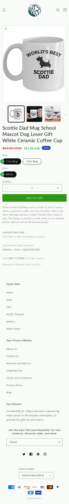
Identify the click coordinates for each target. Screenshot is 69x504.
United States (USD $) (33, 475)
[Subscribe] (58, 442)
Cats (8, 306)
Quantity (6, 181)
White (9, 174)
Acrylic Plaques (15, 314)
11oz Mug (12, 161)
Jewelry (10, 321)
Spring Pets (37, 498)
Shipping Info (14, 370)
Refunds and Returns (18, 363)
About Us (11, 348)
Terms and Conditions (19, 377)
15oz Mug (32, 161)
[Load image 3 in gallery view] (52, 114)
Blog (8, 392)
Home (9, 292)
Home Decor (13, 328)
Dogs (9, 299)
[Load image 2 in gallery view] (34, 114)
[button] (4, 10)
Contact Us (12, 356)
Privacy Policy (14, 385)
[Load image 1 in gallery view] (16, 114)
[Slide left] (3, 114)
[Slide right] (65, 114)
